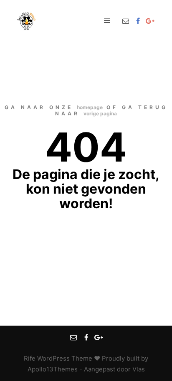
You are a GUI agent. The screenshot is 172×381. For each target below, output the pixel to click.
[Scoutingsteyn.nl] (27, 21)
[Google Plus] (149, 20)
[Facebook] (137, 20)
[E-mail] (125, 20)
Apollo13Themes (53, 369)
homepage (90, 107)
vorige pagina (100, 113)
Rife (29, 358)
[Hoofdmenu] (107, 20)
